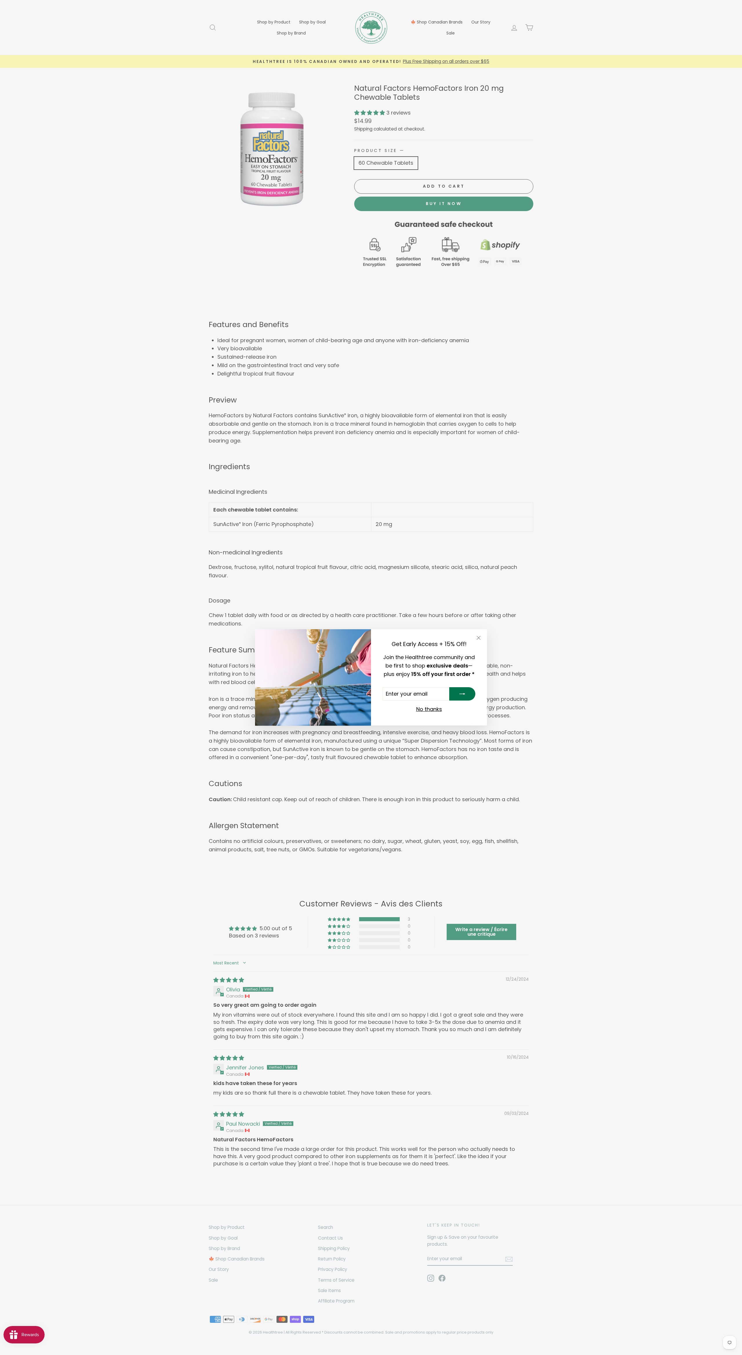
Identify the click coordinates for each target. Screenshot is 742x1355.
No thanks (429, 709)
